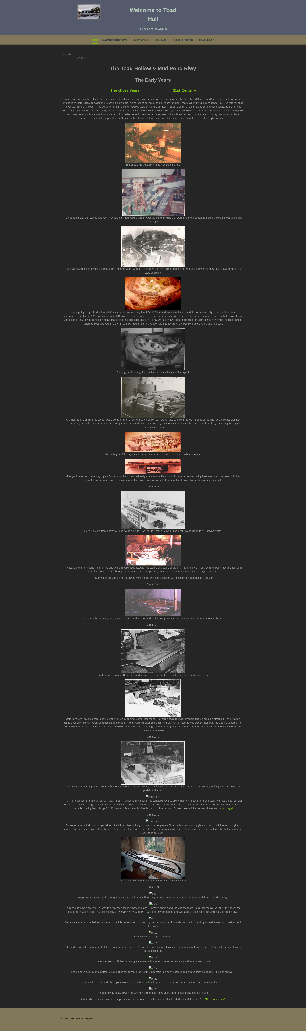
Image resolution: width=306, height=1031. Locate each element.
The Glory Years (124, 90)
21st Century (184, 90)
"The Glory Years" (215, 999)
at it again (228, 808)
